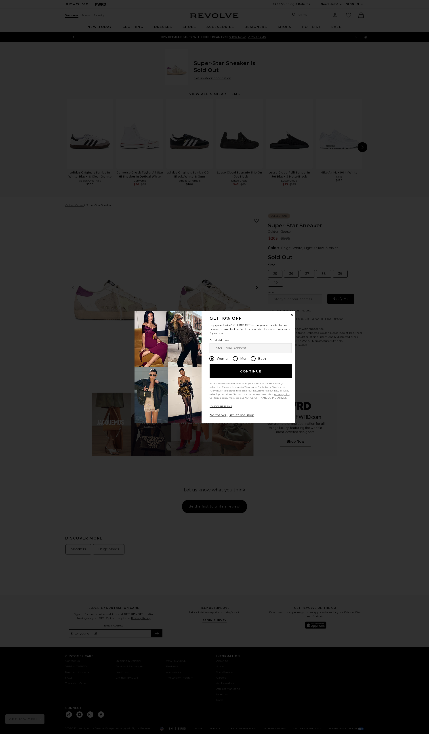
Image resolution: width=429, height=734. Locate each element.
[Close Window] (291, 314)
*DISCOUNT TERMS (221, 406)
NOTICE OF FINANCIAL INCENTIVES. (266, 397)
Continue (251, 371)
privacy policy (282, 394)
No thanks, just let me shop (232, 415)
